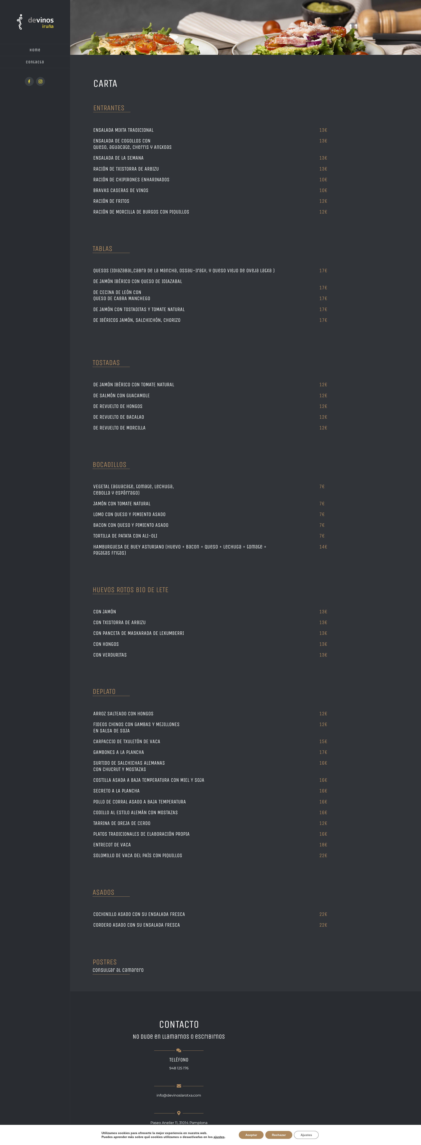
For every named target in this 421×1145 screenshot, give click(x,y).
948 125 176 (179, 1068)
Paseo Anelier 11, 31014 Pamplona (178, 1123)
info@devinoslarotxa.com (179, 1095)
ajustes (219, 1137)
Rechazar (279, 1135)
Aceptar (251, 1135)
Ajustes (306, 1135)
